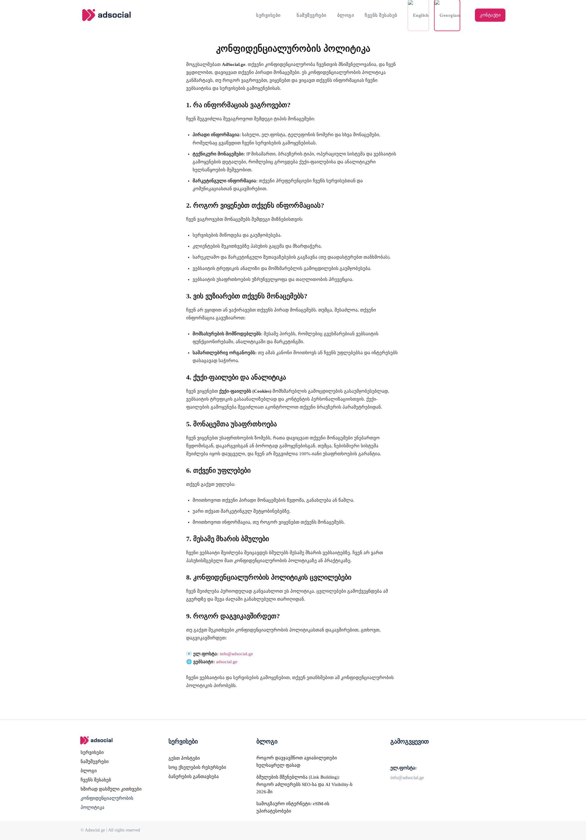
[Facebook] (394, 755)
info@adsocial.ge (236, 653)
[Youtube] (445, 755)
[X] (432, 755)
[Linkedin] (419, 755)
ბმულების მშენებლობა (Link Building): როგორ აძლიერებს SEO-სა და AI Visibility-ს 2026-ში (304, 784)
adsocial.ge (226, 661)
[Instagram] (406, 755)
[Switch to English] (418, 15)
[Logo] (134, 15)
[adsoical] (116, 740)
